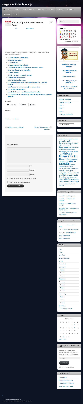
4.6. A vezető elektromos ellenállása (19, 70)
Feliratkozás (64, 362)
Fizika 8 (7, 119)
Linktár (15, 14)
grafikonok (74, 159)
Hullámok (61, 166)
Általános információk (65, 99)
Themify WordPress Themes (24, 401)
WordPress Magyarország (66, 386)
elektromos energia (70, 149)
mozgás (62, 168)
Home (4, 9)
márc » (65, 339)
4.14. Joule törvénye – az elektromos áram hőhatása (24, 92)
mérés (76, 168)
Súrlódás (61, 179)
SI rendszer (63, 177)
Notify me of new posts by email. (20, 182)
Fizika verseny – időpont (16, 127)
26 (63, 336)
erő (68, 151)
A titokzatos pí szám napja (71, 229)
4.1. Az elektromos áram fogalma (18, 57)
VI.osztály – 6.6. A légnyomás (67, 196)
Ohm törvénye (68, 173)
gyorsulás (72, 164)
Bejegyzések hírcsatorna (66, 380)
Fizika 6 (61, 105)
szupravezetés (70, 177)
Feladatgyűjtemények (66, 308)
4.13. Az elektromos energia (16, 89)
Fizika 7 (61, 108)
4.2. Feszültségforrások (15, 60)
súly (75, 177)
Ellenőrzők (40, 9)
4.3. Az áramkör (13, 62)
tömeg (61, 181)
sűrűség (67, 179)
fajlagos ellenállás (74, 151)
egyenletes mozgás (65, 145)
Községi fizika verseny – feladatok (41, 128)
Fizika (60, 154)
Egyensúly (63, 147)
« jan (60, 339)
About (9, 9)
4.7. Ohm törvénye (13, 72)
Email (32, 170)
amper (60, 139)
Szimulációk (60, 9)
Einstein (69, 147)
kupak (60, 235)
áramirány (68, 183)
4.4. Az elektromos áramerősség (18, 65)
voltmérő (66, 181)
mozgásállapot (70, 168)
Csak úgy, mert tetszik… (65, 102)
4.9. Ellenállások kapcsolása (16, 77)
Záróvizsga (7, 14)
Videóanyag (70, 9)
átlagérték (61, 185)
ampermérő (65, 139)
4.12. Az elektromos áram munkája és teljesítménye (24, 87)
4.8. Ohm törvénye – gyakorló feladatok (20, 75)
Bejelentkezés (63, 377)
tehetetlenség (74, 179)
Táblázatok (62, 279)
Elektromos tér (62, 151)
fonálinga (63, 159)
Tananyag (17, 9)
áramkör (73, 183)
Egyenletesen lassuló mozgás (68, 143)
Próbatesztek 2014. (69, 76)
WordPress (13, 401)
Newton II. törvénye (65, 170)
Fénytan (69, 159)
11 (60, 330)
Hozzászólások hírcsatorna (66, 383)
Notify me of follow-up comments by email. (23, 178)
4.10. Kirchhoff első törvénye (17, 80)
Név (31, 166)
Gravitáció (62, 162)
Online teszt (50, 9)
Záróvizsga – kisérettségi (66, 114)
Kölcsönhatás (68, 166)
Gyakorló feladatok (28, 9)
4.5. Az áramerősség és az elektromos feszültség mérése (25, 67)
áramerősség (62, 183)
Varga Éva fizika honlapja (11, 399)
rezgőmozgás (73, 175)
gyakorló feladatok (67, 162)
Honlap (32, 174)
